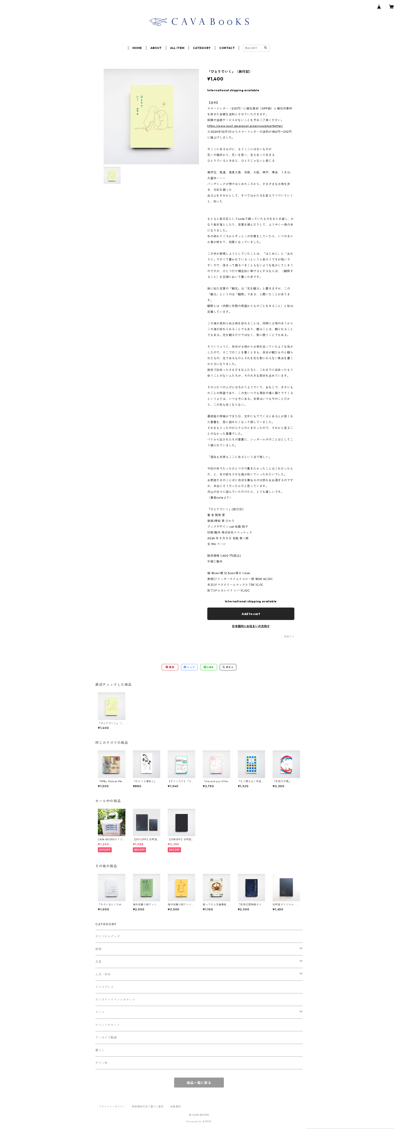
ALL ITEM (177, 48)
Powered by (195, 1121)
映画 (98, 949)
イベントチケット (107, 1025)
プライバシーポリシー (112, 1106)
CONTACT (227, 48)
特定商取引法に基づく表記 (148, 1106)
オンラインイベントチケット (115, 999)
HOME (137, 48)
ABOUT (156, 48)
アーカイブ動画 (106, 1037)
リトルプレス (104, 987)
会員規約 (175, 1106)
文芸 (98, 961)
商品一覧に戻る (199, 1083)
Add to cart (250, 614)
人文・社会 (103, 974)
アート (99, 1012)
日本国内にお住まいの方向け (251, 626)
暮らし (99, 1050)
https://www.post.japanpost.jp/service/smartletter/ (245, 126)
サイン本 (101, 1063)
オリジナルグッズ (107, 936)
